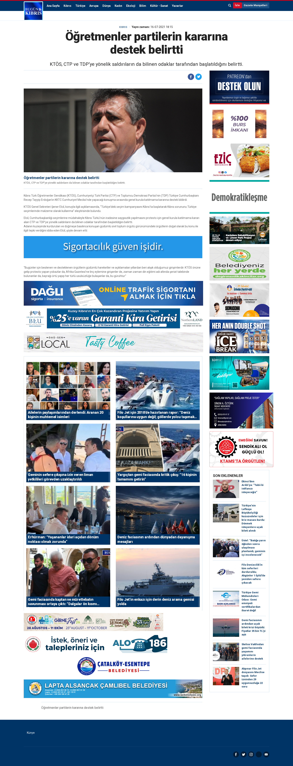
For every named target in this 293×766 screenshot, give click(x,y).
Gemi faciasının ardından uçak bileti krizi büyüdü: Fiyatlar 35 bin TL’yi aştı (253, 627)
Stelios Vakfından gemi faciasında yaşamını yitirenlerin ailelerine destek (253, 651)
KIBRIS (123, 27)
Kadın (118, 5)
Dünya (106, 5)
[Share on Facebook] (191, 77)
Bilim (142, 5)
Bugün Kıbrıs (33, 11)
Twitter (244, 754)
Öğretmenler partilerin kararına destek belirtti (61, 178)
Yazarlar (177, 5)
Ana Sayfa (53, 5)
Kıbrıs (67, 5)
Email (266, 754)
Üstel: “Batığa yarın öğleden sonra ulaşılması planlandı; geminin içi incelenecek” (254, 547)
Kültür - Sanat (159, 5)
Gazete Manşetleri (255, 5)
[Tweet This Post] (198, 77)
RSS (259, 754)
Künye (31, 732)
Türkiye (80, 5)
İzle (237, 5)
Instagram (251, 754)
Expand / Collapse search (229, 5)
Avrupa (93, 5)
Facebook (236, 754)
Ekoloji (130, 5)
